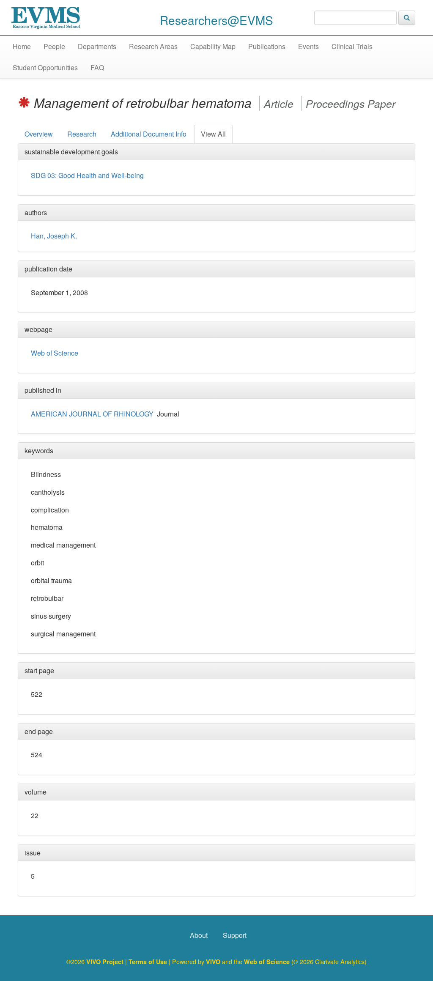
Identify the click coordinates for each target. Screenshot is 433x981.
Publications (266, 46)
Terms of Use (149, 961)
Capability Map (213, 46)
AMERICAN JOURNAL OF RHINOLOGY (92, 414)
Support (235, 935)
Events (308, 46)
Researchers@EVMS (216, 19)
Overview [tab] (39, 134)
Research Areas (153, 46)
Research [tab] (81, 134)
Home (22, 46)
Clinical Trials (352, 46)
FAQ (97, 67)
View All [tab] (213, 134)
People (54, 46)
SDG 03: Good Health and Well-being (87, 175)
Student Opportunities (45, 67)
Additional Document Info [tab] (148, 134)
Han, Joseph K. (54, 236)
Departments (97, 46)
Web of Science (54, 353)
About (199, 935)
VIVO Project (105, 961)
